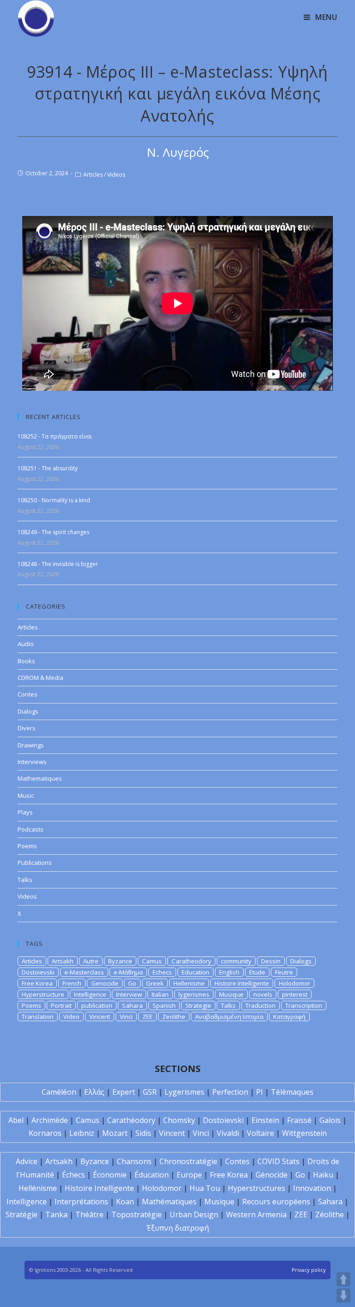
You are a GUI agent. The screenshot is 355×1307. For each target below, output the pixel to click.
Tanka (56, 1214)
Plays (25, 812)
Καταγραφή (289, 1016)
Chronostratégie (188, 1161)
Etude (257, 972)
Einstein (265, 1120)
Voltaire (260, 1133)
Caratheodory (191, 961)
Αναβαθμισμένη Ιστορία (229, 1016)
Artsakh (62, 961)
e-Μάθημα (128, 972)
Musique (231, 994)
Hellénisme (37, 1188)
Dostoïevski (223, 1120)
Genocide (104, 983)
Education (195, 972)
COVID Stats (278, 1161)
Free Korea (37, 983)
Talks (25, 879)
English (229, 972)
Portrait (61, 1005)
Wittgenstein (304, 1133)
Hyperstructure (43, 994)
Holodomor (294, 983)
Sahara (132, 1005)
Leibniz (81, 1133)
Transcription (303, 1005)
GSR (150, 1092)
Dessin (271, 961)
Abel (16, 1120)
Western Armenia (256, 1214)
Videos (116, 175)
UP (343, 1279)
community (236, 961)
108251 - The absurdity (48, 468)
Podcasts (30, 829)
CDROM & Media (40, 677)
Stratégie (21, 1214)
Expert (123, 1092)
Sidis (143, 1133)
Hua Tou (205, 1188)
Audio (26, 644)
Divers (27, 728)
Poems (27, 846)
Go (132, 983)
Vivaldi (228, 1133)
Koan (125, 1201)
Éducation (152, 1175)
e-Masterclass (84, 972)
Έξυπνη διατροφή (178, 1228)
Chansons (134, 1161)
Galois (330, 1120)
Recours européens (276, 1201)
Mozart (115, 1133)
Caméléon (59, 1092)
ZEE (147, 1016)
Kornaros (45, 1133)
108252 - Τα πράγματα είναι (55, 436)
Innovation (312, 1188)
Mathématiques (169, 1201)
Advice (26, 1161)
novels (262, 994)
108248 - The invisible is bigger (58, 564)
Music (26, 795)
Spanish (164, 1005)
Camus (152, 961)
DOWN (343, 1295)
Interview (129, 994)
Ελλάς (94, 1092)
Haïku (323, 1175)
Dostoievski (38, 972)
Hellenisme (189, 983)
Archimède (49, 1120)
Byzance (120, 961)
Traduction (260, 1005)
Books (26, 661)
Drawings (31, 745)
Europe (189, 1175)
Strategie (198, 1005)
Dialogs (28, 711)
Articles (93, 175)
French (71, 983)
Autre (90, 961)
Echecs (162, 972)
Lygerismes (184, 1092)
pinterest (294, 994)
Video (71, 1016)
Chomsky (179, 1120)
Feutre (284, 972)
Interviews (32, 762)
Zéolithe (329, 1214)
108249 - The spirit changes (53, 532)
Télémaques (292, 1092)
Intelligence (90, 994)
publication (96, 1005)
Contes (27, 694)
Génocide (272, 1175)
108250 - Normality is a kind (54, 500)
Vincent (99, 1016)
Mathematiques (40, 778)
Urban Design (194, 1214)
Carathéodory (131, 1120)
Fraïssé (299, 1120)
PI (259, 1092)
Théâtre (89, 1214)
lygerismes (193, 994)
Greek (155, 983)
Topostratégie (136, 1214)
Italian (160, 994)
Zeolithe (173, 1016)
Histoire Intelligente (241, 983)
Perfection (230, 1092)
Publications (35, 862)
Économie (110, 1175)
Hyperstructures (256, 1188)
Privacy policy (309, 1269)
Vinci (126, 1016)
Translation (38, 1016)
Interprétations (81, 1201)
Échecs (73, 1175)
